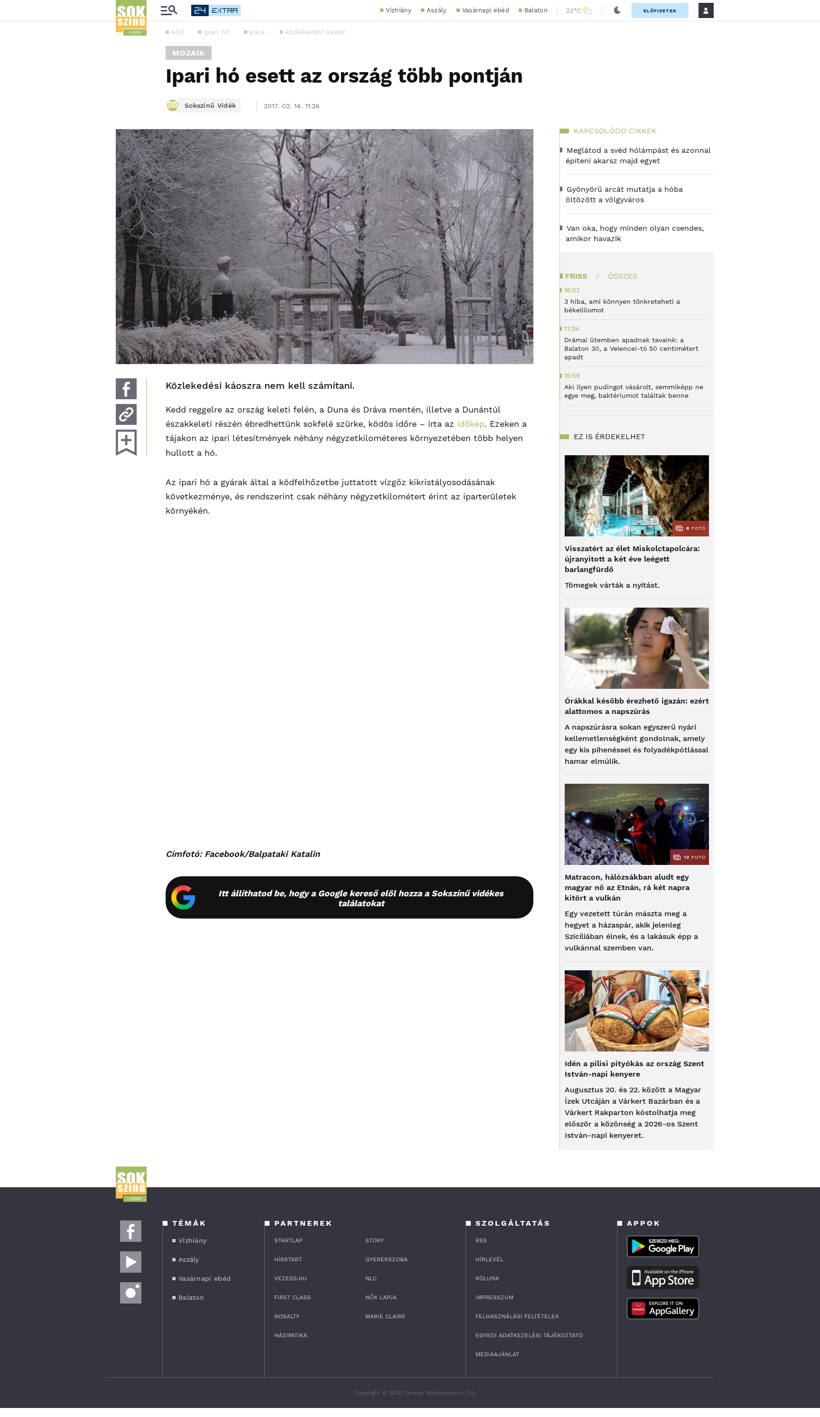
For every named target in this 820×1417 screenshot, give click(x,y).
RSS (481, 1240)
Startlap (288, 1240)
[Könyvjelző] (126, 443)
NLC (371, 1278)
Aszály (437, 10)
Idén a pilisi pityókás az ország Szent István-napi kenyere (634, 1069)
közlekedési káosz (315, 32)
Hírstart (288, 1259)
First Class (292, 1297)
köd (177, 32)
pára (257, 32)
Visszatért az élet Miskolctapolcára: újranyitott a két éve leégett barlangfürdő (632, 559)
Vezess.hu (290, 1278)
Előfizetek (660, 10)
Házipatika (290, 1335)
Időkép (471, 424)
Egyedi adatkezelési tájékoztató (529, 1335)
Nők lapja (381, 1297)
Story (374, 1240)
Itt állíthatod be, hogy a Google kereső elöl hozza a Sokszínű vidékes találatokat (360, 898)
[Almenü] (169, 10)
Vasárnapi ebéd (485, 10)
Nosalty (286, 1316)
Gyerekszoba (386, 1259)
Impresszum (494, 1297)
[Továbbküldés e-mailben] (126, 414)
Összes (622, 276)
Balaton (536, 10)
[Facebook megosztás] (126, 388)
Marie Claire (385, 1316)
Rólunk (487, 1278)
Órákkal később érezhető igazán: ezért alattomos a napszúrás (637, 706)
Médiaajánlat (497, 1354)
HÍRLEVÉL (489, 1259)
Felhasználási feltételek (517, 1316)
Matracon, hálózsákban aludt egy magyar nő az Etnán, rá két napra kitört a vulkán (627, 887)
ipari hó (217, 32)
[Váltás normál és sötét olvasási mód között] (617, 10)
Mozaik (188, 52)
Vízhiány (398, 10)
